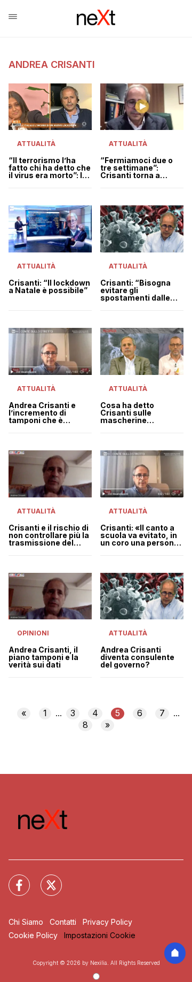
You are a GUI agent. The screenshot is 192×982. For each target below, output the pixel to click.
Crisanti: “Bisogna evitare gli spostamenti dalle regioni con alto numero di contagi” (136, 290)
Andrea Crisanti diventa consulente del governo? (137, 657)
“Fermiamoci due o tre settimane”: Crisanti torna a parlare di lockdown (137, 168)
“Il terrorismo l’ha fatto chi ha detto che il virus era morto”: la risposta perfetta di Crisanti (50, 168)
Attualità (36, 144)
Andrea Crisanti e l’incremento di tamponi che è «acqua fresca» (42, 413)
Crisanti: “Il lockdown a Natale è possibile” (49, 286)
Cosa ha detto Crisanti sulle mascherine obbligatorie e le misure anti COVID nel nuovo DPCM (141, 413)
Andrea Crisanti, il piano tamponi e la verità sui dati (43, 657)
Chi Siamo (26, 921)
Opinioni (33, 633)
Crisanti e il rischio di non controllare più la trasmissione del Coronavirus (49, 535)
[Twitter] (45, 878)
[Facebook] (13, 878)
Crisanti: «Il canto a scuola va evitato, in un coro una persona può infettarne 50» (139, 535)
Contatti (63, 921)
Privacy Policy (107, 921)
